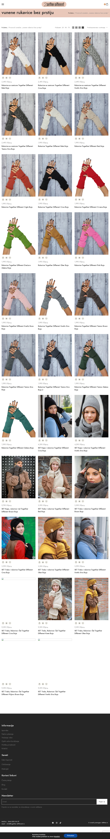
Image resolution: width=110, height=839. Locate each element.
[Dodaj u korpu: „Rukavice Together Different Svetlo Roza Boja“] (3, 318)
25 (63, 27)
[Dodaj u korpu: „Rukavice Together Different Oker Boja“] (39, 257)
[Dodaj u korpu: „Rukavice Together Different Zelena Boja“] (3, 440)
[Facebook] (52, 822)
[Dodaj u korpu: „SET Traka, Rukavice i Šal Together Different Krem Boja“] (39, 623)
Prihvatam (70, 836)
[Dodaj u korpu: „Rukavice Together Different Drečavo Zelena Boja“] (3, 257)
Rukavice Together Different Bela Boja (53, 146)
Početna (71, 13)
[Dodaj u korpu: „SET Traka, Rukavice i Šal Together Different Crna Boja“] (3, 623)
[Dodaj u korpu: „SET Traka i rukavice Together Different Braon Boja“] (76, 501)
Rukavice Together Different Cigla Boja (17, 207)
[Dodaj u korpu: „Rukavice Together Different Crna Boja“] (39, 199)
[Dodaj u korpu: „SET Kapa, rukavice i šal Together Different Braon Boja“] (3, 501)
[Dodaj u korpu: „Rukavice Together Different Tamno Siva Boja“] (3, 379)
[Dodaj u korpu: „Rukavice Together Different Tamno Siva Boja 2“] (39, 379)
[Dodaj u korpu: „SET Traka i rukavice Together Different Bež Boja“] (39, 501)
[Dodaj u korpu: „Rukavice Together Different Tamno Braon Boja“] (76, 318)
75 (69, 27)
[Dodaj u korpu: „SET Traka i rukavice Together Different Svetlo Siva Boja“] (76, 562)
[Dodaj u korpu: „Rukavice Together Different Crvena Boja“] (76, 199)
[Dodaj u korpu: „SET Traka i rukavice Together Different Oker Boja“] (39, 562)
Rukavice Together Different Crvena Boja (91, 207)
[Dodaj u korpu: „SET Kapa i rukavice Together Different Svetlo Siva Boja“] (76, 440)
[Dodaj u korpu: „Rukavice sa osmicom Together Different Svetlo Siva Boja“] (76, 77)
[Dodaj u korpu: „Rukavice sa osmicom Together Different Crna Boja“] (39, 77)
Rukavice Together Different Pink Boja (89, 265)
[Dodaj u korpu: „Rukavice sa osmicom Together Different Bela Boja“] (3, 77)
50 (66, 27)
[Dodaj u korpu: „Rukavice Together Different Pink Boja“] (76, 257)
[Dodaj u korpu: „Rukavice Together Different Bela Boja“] (39, 138)
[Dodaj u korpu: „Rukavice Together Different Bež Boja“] (76, 138)
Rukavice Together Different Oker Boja (53, 265)
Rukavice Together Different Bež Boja (89, 146)
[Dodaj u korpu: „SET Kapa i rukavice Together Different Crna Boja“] (39, 440)
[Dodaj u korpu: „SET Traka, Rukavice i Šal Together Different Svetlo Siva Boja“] (39, 684)
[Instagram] (56, 822)
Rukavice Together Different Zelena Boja (18, 448)
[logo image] (54, 4)
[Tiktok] (60, 822)
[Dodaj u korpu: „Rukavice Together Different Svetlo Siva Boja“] (39, 318)
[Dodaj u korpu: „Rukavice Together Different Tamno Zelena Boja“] (76, 379)
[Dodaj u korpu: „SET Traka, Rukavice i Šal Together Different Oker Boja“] (76, 623)
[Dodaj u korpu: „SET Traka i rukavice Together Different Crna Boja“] (3, 562)
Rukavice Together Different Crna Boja (53, 207)
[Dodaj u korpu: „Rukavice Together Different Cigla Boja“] (3, 199)
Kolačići (57, 837)
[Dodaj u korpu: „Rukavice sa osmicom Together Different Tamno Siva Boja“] (3, 138)
